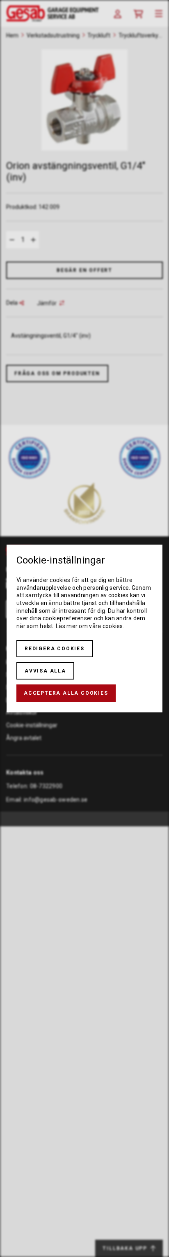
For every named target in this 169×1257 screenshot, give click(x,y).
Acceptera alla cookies (66, 693)
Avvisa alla (45, 671)
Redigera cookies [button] (54, 649)
